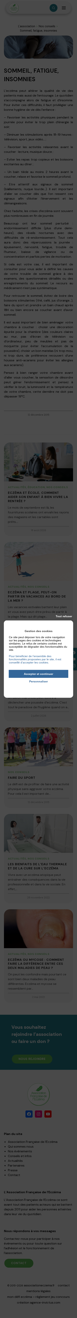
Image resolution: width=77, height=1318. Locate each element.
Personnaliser (38, 681)
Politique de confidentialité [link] (38, 687)
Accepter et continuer (38, 673)
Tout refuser (64, 616)
